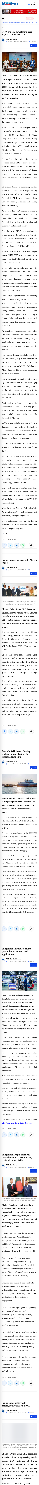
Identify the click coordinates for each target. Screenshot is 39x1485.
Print (35, 45)
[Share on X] (10, 545)
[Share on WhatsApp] (22, 545)
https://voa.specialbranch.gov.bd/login (17, 1123)
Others (8, 28)
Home (3, 28)
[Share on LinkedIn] (16, 545)
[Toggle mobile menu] (3, 18)
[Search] (35, 18)
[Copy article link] (31, 545)
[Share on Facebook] (4, 545)
